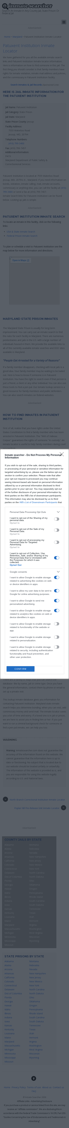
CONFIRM (20, 669)
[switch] (56, 519)
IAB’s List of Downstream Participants (38, 502)
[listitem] (34, 512)
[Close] (63, 455)
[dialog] (34, 564)
